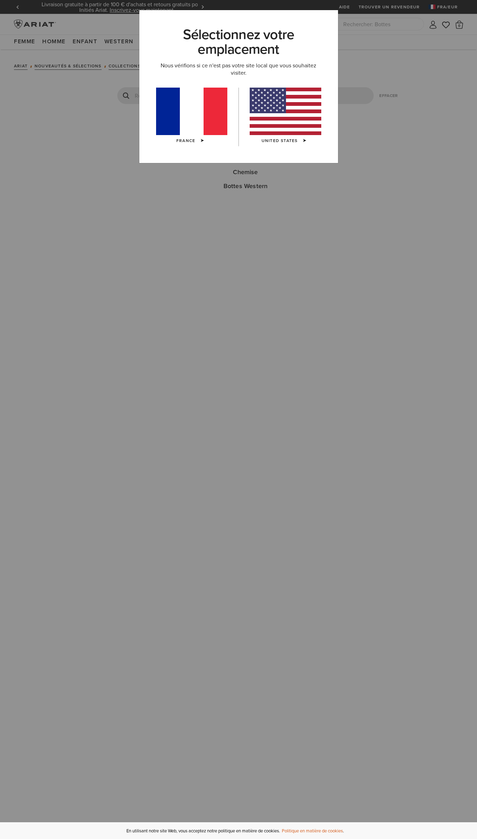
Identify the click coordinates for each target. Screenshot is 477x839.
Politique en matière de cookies (312, 830)
